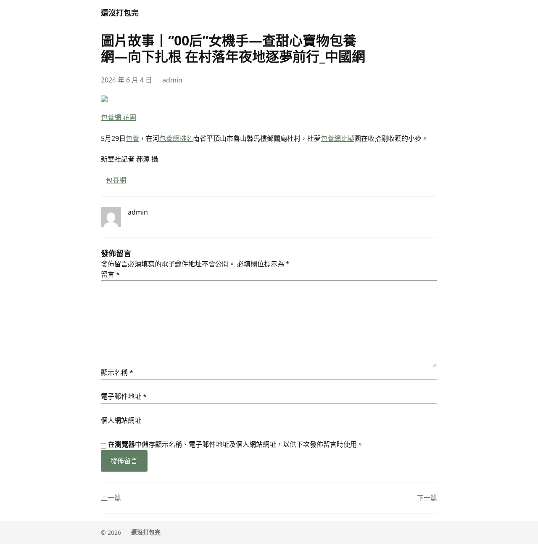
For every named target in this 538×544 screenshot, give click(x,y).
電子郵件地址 (124, 396)
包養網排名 (176, 138)
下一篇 (427, 497)
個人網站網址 (121, 420)
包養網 (116, 180)
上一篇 (111, 497)
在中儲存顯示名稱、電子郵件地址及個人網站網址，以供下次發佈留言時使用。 (236, 444)
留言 (110, 274)
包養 (132, 138)
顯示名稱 (117, 372)
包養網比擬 (337, 138)
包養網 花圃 (118, 117)
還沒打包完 (120, 13)
